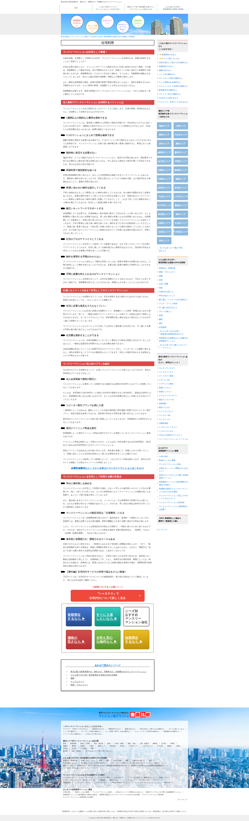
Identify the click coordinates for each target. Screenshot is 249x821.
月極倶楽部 (163, 423)
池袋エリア (164, 126)
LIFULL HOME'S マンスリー (170, 435)
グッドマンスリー (166, 411)
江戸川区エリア (164, 205)
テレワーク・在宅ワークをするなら (173, 102)
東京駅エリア (164, 214)
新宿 (64, 743)
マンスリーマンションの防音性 (171, 502)
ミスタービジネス (166, 431)
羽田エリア (164, 241)
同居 (161, 288)
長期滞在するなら (77, 21)
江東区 (91, 746)
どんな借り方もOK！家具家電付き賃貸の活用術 (173, 8)
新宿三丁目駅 (85, 743)
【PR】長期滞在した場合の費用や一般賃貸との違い (169, 519)
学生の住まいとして (167, 296)
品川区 (163, 743)
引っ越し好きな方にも (168, 307)
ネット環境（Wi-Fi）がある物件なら (118, 731)
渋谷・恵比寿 (98, 743)
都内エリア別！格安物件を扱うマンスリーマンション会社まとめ (140, 8)
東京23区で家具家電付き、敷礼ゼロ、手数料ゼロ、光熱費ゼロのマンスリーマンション (91, 2)
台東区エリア (164, 223)
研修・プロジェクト (79, 685)
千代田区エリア (181, 232)
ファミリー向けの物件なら (170, 94)
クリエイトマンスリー (168, 396)
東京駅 (65, 751)
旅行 (161, 323)
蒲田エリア (181, 143)
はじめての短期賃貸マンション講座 (168, 449)
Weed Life (167, 782)
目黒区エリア (164, 170)
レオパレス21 (164, 380)
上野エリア (181, 126)
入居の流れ (163, 456)
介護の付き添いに (166, 292)
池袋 (108, 743)
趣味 (161, 319)
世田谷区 (113, 746)
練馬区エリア (164, 152)
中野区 (172, 743)
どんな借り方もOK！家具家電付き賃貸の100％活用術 (94, 675)
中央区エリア (181, 223)
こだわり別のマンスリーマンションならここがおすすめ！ (108, 8)
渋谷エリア (164, 143)
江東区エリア (164, 179)
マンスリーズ (164, 419)
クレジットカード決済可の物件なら (173, 86)
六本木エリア (181, 135)
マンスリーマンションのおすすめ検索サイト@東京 (84, 775)
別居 (161, 315)
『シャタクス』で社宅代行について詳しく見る (107, 596)
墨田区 (74, 746)
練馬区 (155, 743)
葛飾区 (169, 746)
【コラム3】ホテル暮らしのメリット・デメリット (173, 346)
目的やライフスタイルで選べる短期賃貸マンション (173, 476)
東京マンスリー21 (166, 400)
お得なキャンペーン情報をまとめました (130, 792)
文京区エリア (164, 232)
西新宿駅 (73, 743)
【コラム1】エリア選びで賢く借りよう (171, 249)
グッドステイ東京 (166, 376)
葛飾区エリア (181, 205)
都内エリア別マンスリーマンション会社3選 (81, 741)
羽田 (92, 748)
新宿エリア (164, 135)
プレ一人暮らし (165, 311)
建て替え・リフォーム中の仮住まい (173, 300)
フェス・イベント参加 (168, 303)
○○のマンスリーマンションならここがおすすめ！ (83, 726)
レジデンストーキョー (168, 427)
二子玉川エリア (181, 196)
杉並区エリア (181, 188)
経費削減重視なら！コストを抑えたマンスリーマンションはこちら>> (107, 468)
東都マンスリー (165, 388)
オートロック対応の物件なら (171, 78)
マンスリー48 (164, 415)
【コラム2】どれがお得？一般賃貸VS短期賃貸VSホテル (171, 332)
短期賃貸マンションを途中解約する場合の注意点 (173, 483)
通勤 (72, 678)
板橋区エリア (181, 170)
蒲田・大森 (131, 743)
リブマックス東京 (166, 384)
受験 (161, 276)
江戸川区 (160, 746)
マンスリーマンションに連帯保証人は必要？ (173, 507)
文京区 (74, 748)
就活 (161, 280)
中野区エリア (181, 161)
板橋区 (82, 746)
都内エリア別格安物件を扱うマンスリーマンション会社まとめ (173, 114)
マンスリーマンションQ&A (170, 464)
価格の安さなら (107, 21)
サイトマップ (162, 530)
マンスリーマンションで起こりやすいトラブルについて (173, 497)
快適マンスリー (165, 392)
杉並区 (122, 746)
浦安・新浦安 (76, 751)
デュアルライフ (77, 681)
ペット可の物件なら (167, 74)
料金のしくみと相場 (167, 460)
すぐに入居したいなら (92, 27)
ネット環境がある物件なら (170, 82)
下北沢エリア (164, 196)
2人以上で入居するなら (168, 98)
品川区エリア (164, 161)
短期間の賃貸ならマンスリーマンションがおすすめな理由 (173, 490)
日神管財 (162, 403)
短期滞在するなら (138, 21)
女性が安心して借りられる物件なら (123, 27)
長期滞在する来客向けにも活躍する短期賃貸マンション (173, 339)
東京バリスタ (164, 407)
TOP (76, 8)
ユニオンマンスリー (167, 368)
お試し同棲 (163, 284)
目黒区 (65, 746)
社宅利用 (162, 327)
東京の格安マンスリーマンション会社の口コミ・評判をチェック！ (173, 359)
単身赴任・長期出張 (167, 268)
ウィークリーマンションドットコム (173, 439)
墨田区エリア (181, 152)
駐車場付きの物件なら (168, 90)
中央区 (65, 748)
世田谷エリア (164, 188)
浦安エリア (181, 214)
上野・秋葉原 (144, 743)
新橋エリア (181, 179)
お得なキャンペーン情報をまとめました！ (173, 469)
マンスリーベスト (166, 372)
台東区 (178, 746)
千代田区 (83, 748)
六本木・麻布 (119, 743)
